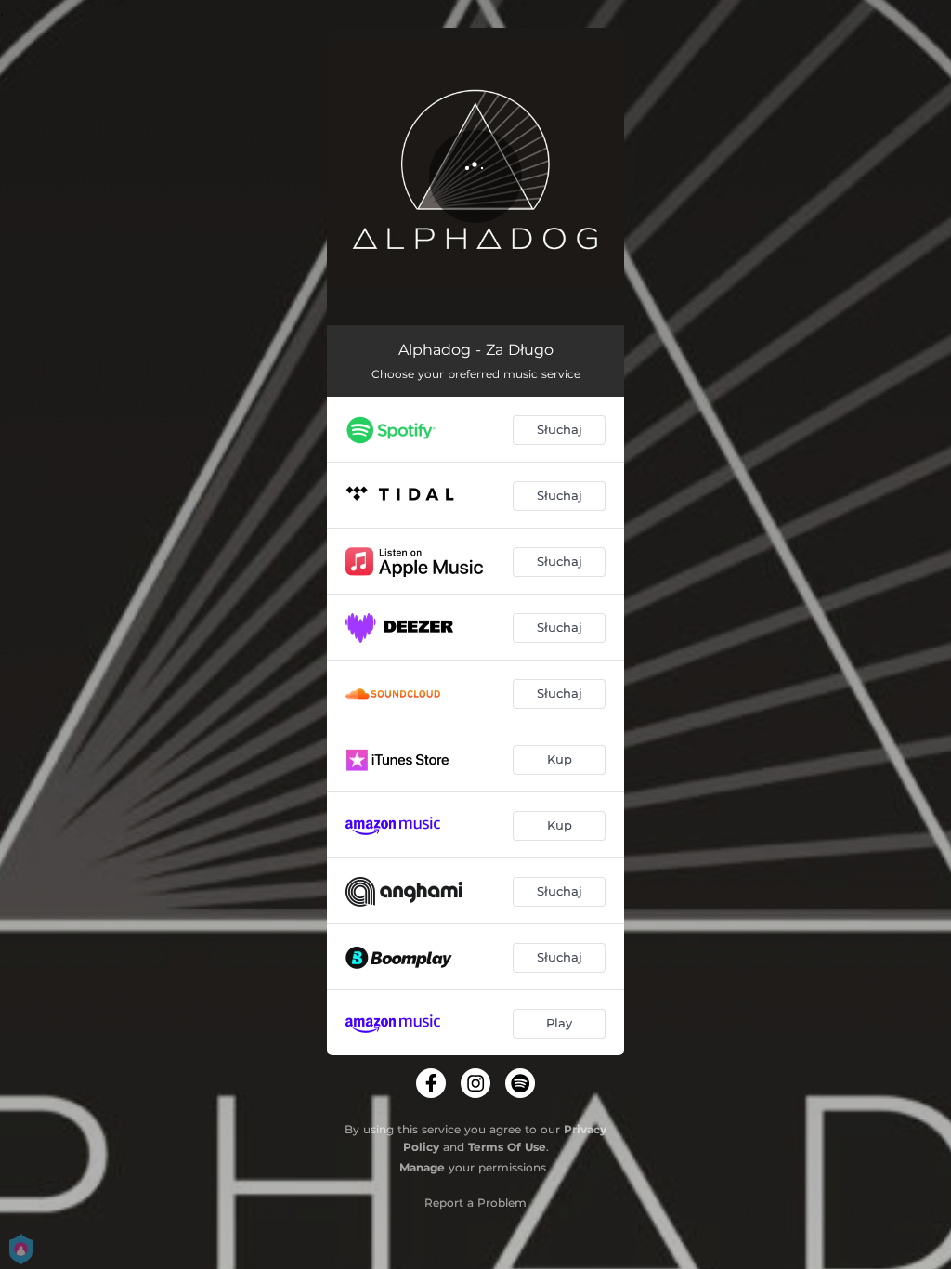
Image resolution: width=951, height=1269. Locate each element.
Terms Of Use (507, 1147)
